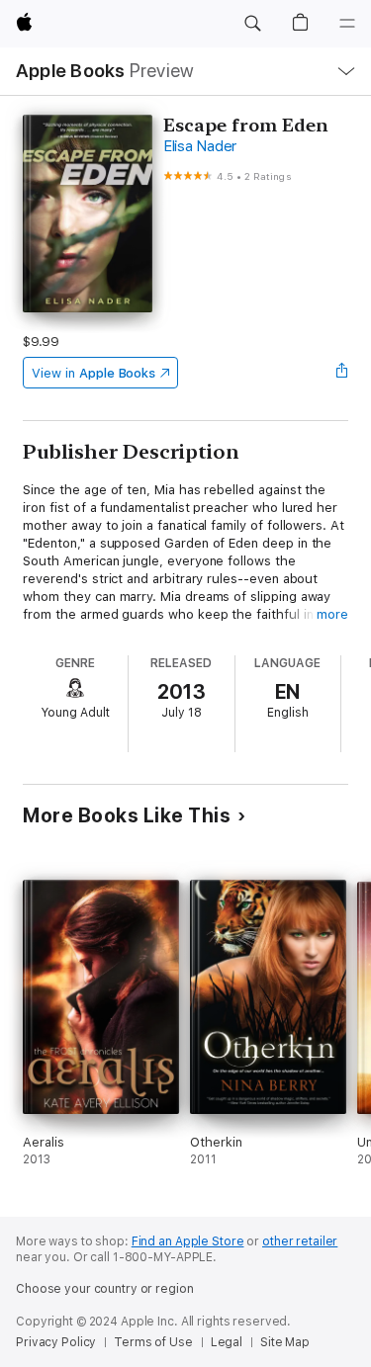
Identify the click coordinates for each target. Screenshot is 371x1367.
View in (93, 373)
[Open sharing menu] (342, 372)
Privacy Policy (56, 1342)
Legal (226, 1342)
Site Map (285, 1342)
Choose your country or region (105, 1289)
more (332, 614)
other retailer (299, 1241)
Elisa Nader (199, 146)
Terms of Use (153, 1342)
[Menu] (347, 23)
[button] (252, 23)
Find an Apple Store (188, 1241)
